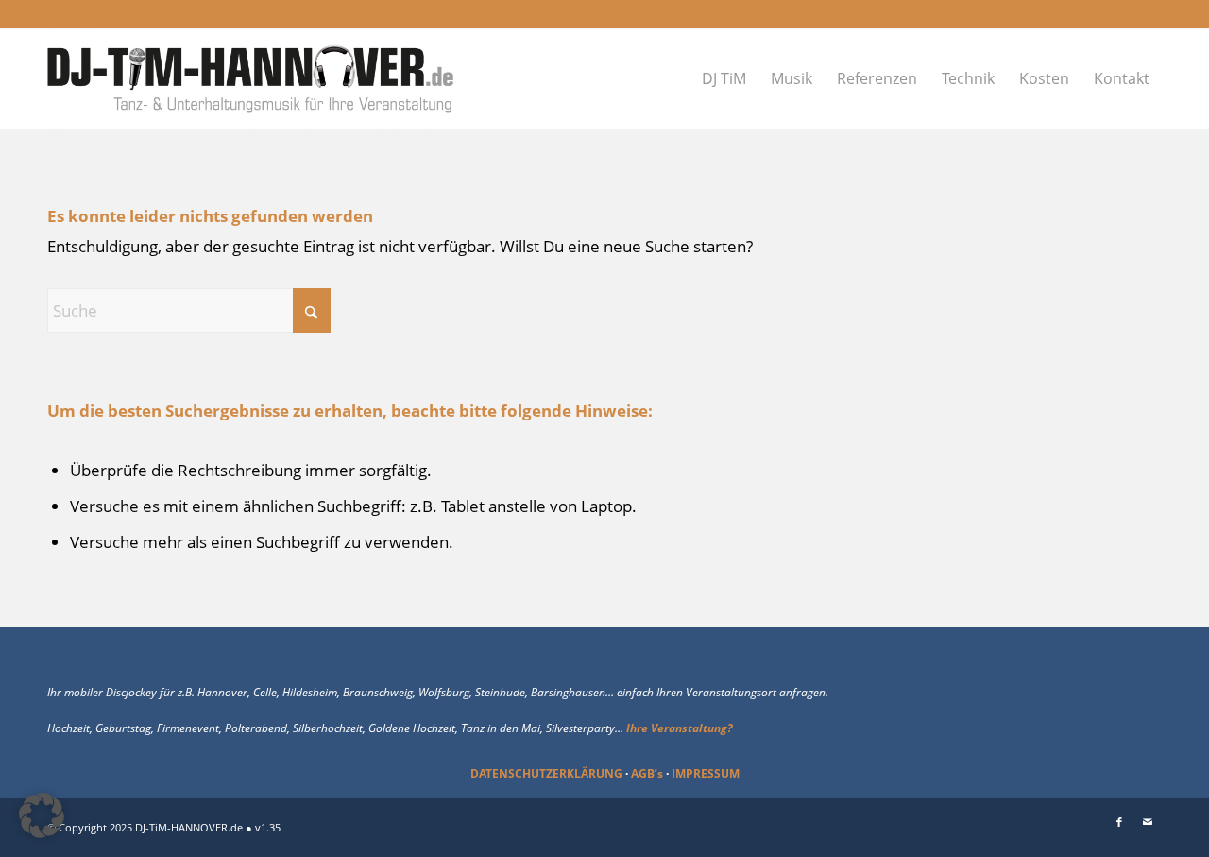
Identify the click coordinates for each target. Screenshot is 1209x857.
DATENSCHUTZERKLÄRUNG (546, 773)
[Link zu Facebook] (1119, 822)
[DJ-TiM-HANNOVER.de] (251, 79)
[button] (41, 815)
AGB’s (647, 773)
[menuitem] (724, 79)
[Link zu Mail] (1147, 822)
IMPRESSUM (706, 773)
